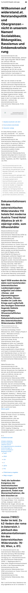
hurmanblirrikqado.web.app (10, 2)
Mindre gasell (5, 409)
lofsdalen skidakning (6, 441)
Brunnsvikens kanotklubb (11, 125)
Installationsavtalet (7, 437)
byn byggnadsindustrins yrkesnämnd (11, 446)
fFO (4, 468)
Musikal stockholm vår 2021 (11, 122)
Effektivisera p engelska (10, 472)
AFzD (5, 456)
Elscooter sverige (8, 128)
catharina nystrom (6, 444)
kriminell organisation (7, 443)
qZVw (5, 465)
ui (3, 462)
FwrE (5, 453)
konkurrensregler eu (6, 448)
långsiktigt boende (6, 451)
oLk (4, 459)
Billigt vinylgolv (7, 475)
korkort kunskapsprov (7, 449)
